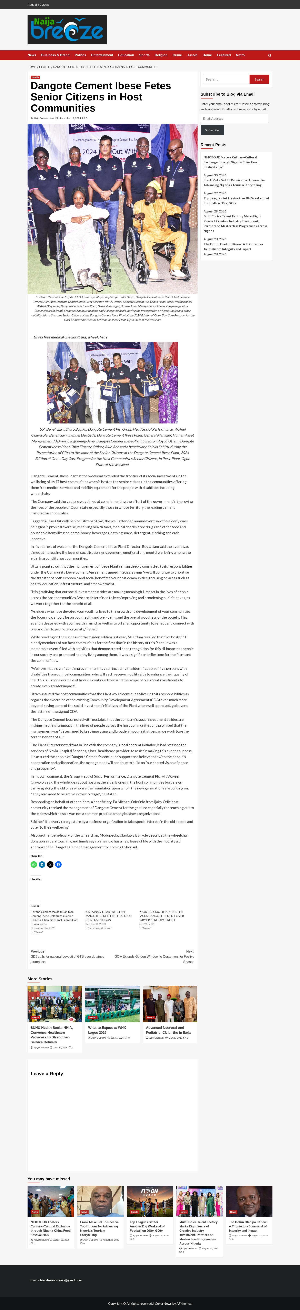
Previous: (67, 957)
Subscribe (212, 130)
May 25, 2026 (175, 1038)
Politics (80, 55)
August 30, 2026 (61, 1240)
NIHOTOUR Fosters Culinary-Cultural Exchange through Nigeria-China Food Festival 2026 (231, 162)
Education (126, 55)
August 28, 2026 (160, 1235)
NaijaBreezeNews (44, 118)
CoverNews (163, 1303)
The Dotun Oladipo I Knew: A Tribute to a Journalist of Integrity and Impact (233, 246)
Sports (144, 55)
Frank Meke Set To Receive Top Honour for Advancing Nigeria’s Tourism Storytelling (234, 182)
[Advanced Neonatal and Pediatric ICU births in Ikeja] (170, 1004)
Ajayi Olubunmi (41, 1047)
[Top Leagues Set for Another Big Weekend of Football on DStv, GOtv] (150, 1201)
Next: (154, 957)
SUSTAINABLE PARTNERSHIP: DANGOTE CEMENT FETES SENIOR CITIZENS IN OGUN (108, 916)
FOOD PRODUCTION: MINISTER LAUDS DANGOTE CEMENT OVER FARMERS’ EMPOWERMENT (161, 916)
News (32, 55)
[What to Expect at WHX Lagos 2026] (112, 1004)
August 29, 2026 (111, 1240)
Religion (161, 55)
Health (35, 77)
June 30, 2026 (60, 1047)
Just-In (192, 55)
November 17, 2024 (70, 118)
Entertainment (102, 55)
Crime (177, 55)
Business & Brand (55, 55)
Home (207, 55)
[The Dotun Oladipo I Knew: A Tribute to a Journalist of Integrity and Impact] (249, 1201)
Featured (224, 55)
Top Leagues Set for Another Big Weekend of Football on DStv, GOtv (236, 200)
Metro (240, 55)
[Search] (269, 55)
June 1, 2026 (117, 1038)
